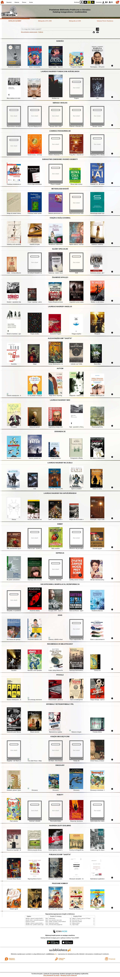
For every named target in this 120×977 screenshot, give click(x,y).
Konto (31, 2)
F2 (111, 2)
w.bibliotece (51, 954)
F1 (106, 2)
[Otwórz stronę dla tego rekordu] (14, 55)
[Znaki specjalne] (97, 32)
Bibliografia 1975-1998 (45, 21)
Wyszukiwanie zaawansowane (29, 32)
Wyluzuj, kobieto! (76, 923)
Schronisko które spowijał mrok (55, 924)
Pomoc (24, 2)
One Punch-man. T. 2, (77, 920)
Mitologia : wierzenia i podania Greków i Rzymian (36, 918)
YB (89, 2)
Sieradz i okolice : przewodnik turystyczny (35, 920)
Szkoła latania (52, 918)
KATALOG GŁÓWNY (15, 21)
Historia (17, 2)
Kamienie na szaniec (30, 921)
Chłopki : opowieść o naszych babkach (57, 921)
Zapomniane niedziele (54, 923)
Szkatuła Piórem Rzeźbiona (105, 21)
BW (85, 2)
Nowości (9, 2)
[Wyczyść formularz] (93, 32)
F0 (103, 2)
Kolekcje (40, 32)
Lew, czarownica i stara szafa (55, 920)
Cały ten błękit (75, 924)
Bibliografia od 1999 (75, 21)
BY (93, 2)
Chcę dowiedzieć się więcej (51, 975)
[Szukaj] (97, 29)
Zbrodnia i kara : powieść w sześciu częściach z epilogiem (38, 924)
